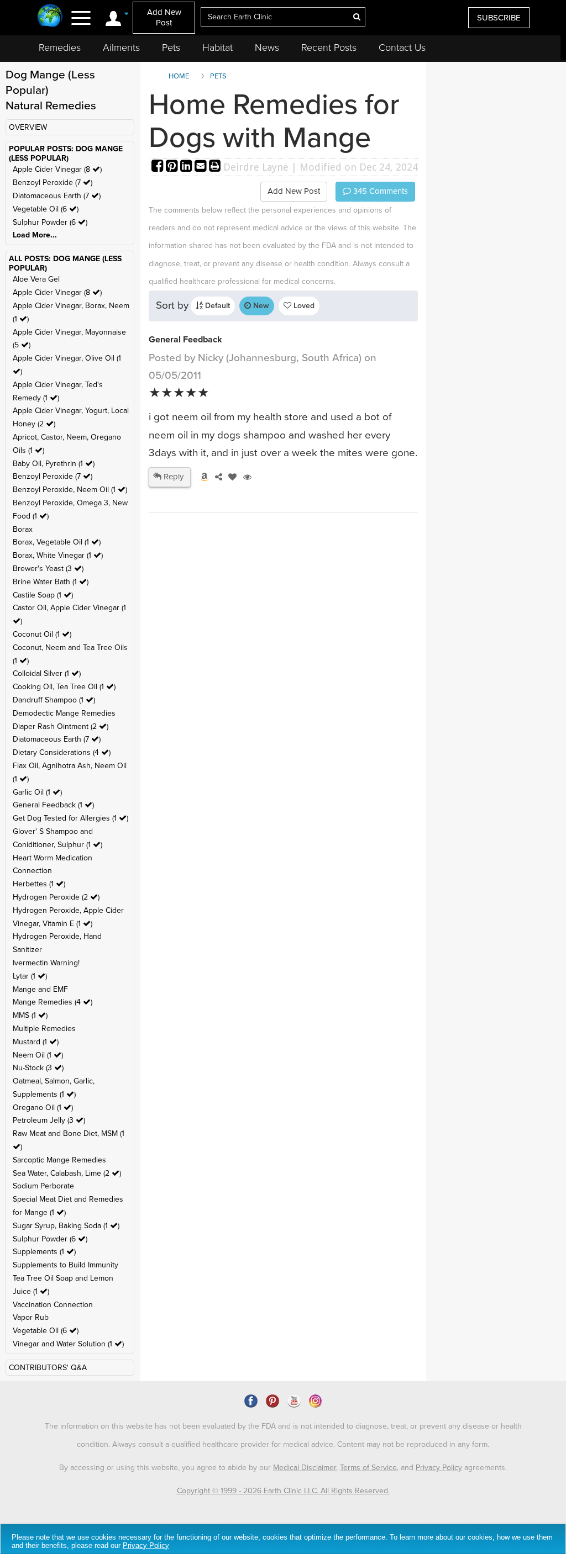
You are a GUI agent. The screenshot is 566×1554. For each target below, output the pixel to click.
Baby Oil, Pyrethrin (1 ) (54, 463)
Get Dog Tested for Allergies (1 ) (70, 818)
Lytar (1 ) (30, 976)
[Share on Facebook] (158, 167)
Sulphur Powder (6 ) (50, 222)
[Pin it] (173, 167)
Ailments (121, 47)
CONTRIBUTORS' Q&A (48, 1367)
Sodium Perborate (43, 1186)
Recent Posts (329, 47)
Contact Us (402, 47)
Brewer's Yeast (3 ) (48, 568)
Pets (171, 47)
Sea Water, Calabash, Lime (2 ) (67, 1173)
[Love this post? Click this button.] (230, 477)
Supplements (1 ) (44, 1251)
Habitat (217, 47)
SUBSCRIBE (499, 18)
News (267, 47)
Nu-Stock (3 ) (38, 1067)
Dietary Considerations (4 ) (62, 752)
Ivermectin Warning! (46, 963)
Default (216, 305)
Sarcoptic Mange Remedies (59, 1160)
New (260, 305)
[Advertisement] (241, 682)
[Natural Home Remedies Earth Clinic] (50, 16)
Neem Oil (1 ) (38, 1055)
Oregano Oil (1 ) (43, 1107)
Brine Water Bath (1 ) (50, 581)
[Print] (215, 167)
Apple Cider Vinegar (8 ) (57, 169)
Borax (23, 529)
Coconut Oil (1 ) (42, 634)
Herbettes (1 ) (39, 884)
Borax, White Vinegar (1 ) (58, 555)
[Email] (202, 167)
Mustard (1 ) (36, 1041)
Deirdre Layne (256, 167)
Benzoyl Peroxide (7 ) (52, 182)
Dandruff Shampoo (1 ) (54, 700)
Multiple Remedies (44, 1028)
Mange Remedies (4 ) (52, 1002)
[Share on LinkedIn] (187, 167)
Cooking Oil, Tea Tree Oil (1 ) (64, 686)
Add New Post (164, 17)
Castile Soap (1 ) (43, 595)
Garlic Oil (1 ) (37, 792)
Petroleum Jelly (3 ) (49, 1120)
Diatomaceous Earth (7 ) (57, 195)
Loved (303, 305)
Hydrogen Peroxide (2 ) (56, 897)
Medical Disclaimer (304, 1467)
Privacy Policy (439, 1467)
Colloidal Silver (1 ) (47, 673)
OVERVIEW (28, 127)
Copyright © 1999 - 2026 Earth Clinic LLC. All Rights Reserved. (283, 1490)
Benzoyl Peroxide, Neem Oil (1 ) (70, 489)
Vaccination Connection (53, 1304)
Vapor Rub (31, 1317)
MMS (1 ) (30, 1015)
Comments (379, 191)
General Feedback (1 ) (53, 805)
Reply (172, 477)
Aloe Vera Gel (36, 279)
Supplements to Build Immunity (65, 1265)
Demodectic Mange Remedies (64, 713)
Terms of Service (368, 1467)
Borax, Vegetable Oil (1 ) (57, 542)
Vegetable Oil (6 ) (45, 209)
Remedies (60, 47)
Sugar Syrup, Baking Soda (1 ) (66, 1225)
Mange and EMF (40, 989)
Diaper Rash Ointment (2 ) (60, 726)
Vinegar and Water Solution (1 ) (68, 1344)
